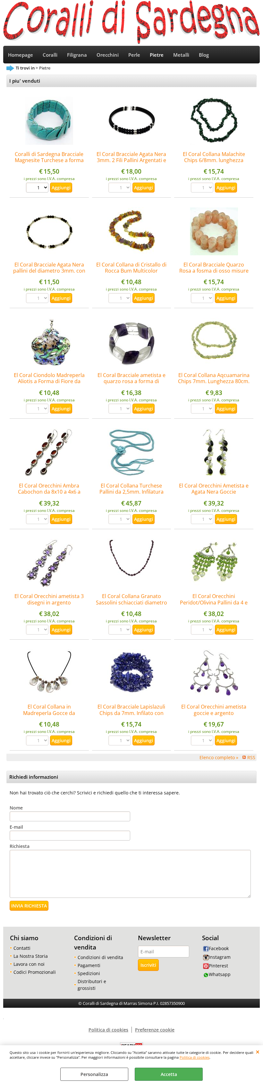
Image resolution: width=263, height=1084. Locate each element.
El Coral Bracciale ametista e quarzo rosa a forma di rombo (131, 381)
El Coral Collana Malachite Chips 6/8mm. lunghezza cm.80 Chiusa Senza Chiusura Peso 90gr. (213, 163)
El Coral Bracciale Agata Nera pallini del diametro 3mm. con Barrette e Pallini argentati (49, 271)
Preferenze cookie (154, 1030)
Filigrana (77, 55)
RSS (251, 757)
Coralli (50, 55)
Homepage (20, 55)
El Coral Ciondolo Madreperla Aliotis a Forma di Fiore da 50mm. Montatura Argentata (49, 381)
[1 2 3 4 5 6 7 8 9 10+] (38, 188)
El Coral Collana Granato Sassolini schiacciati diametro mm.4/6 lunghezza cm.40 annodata (131, 605)
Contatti (21, 948)
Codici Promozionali (34, 972)
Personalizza (94, 1074)
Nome (16, 808)
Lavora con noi (29, 964)
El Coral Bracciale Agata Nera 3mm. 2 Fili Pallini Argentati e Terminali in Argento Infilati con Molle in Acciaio (131, 163)
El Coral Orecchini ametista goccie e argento (213, 709)
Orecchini (108, 55)
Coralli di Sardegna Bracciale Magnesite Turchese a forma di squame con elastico (49, 160)
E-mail (16, 827)
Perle (134, 55)
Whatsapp (220, 974)
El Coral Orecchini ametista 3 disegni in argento (49, 599)
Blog (204, 55)
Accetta (169, 1074)
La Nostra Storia (30, 956)
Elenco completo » (218, 757)
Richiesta (20, 846)
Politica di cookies (194, 1057)
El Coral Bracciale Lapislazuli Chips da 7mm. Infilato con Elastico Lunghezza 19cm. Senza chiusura (131, 716)
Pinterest (218, 966)
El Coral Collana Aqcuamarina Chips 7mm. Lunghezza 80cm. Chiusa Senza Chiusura (214, 381)
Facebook (219, 948)
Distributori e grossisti (92, 984)
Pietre (157, 55)
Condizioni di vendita (100, 957)
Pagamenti (89, 965)
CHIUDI (258, 1051)
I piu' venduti (24, 81)
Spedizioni (89, 973)
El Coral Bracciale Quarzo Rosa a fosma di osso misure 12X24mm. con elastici (214, 271)
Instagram (220, 957)
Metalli (181, 55)
